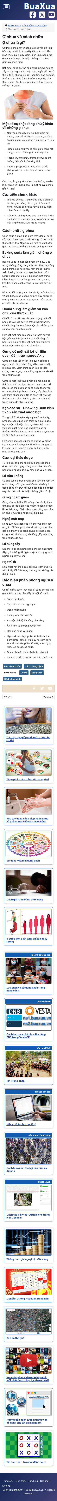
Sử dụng (33, 1480)
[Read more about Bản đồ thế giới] (28, 1321)
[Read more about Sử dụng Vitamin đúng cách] (28, 844)
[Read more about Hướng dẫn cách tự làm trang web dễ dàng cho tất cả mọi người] (28, 1403)
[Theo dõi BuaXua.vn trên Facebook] (32, 15)
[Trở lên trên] (52, 1495)
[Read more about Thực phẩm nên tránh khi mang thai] (28, 763)
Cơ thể (24, 672)
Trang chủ (7, 1480)
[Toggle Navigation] (6, 6)
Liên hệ (6, 1485)
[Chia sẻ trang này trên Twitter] (42, 689)
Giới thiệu (21, 1480)
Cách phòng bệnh (34, 666)
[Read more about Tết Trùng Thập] (28, 1064)
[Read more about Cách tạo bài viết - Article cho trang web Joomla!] (28, 1198)
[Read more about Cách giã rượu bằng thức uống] (28, 883)
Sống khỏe (37, 672)
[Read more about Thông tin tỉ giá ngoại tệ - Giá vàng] (28, 1242)
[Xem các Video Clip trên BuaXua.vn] (50, 689)
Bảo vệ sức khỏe (12, 666)
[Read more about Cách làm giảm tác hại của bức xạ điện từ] (28, 1151)
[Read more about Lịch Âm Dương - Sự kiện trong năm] (28, 1282)
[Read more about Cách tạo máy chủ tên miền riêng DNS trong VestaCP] (28, 1017)
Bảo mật (44, 1480)
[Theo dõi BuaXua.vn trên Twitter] (42, 15)
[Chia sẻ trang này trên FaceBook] (34, 689)
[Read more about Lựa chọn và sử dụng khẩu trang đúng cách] (28, 971)
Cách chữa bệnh (12, 679)
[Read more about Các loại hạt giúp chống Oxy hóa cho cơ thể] (28, 721)
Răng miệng (10, 672)
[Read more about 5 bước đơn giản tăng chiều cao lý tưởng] (28, 922)
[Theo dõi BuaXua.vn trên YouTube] (51, 15)
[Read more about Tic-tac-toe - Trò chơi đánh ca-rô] (28, 1445)
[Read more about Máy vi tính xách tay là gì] (28, 1108)
